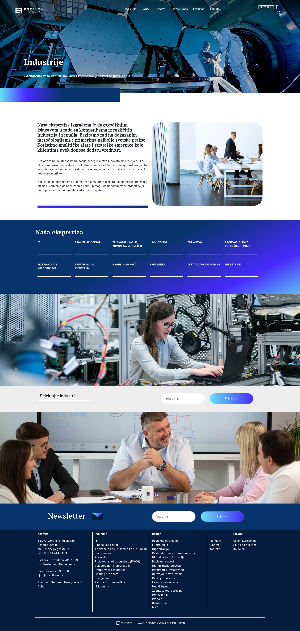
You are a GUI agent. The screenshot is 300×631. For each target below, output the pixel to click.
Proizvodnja (160, 594)
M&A (155, 607)
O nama (214, 545)
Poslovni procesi (163, 561)
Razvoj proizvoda (163, 578)
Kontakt (214, 9)
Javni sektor (103, 553)
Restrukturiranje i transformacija (173, 553)
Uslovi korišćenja (244, 540)
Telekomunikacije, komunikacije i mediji (121, 549)
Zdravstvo (101, 557)
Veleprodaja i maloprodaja (112, 565)
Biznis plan (159, 603)
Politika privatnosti (246, 545)
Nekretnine (102, 586)
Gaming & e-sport (106, 574)
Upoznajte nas (179, 9)
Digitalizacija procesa (166, 565)
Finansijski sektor (106, 545)
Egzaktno (198, 9)
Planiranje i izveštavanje (168, 570)
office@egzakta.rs (57, 549)
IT (96, 540)
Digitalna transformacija (168, 557)
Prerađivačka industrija (110, 570)
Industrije (130, 9)
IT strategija (160, 545)
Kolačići (238, 549)
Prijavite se (231, 398)
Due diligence (161, 586)
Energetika (102, 578)
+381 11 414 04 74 (54, 553)
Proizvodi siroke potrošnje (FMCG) (117, 561)
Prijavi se (222, 516)
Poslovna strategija (165, 540)
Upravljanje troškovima (167, 574)
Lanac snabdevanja (165, 582)
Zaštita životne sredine (110, 582)
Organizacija (160, 549)
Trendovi (160, 9)
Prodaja (157, 599)
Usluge (146, 9)
